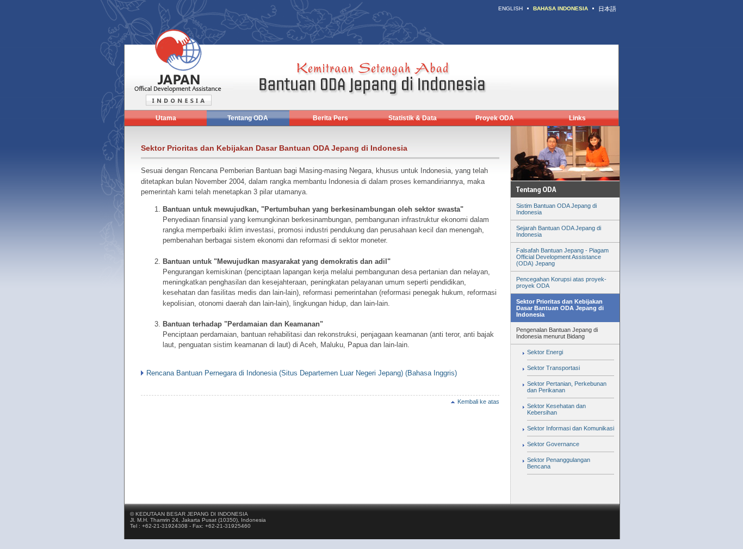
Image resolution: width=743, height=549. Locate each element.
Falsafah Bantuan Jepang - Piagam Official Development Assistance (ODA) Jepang (562, 257)
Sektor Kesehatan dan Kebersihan (556, 409)
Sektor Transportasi (553, 368)
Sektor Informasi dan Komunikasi (570, 428)
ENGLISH (510, 8)
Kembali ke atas (478, 401)
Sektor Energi (545, 352)
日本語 (607, 8)
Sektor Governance (553, 444)
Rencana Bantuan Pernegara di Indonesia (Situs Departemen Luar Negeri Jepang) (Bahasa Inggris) (301, 373)
